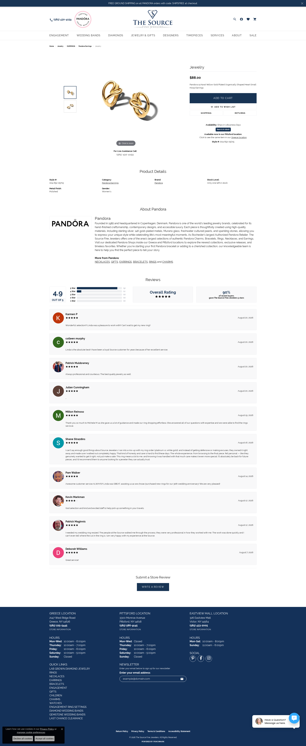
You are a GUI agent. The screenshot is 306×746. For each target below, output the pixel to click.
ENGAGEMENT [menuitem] (58, 687)
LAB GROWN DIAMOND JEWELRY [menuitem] (69, 668)
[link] (60, 19)
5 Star (73, 288)
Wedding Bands (89, 35)
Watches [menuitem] (55, 703)
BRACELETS (140, 261)
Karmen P (71, 314)
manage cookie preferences (31, 732)
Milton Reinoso (75, 411)
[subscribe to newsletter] (182, 679)
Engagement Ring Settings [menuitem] (68, 706)
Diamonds (115, 35)
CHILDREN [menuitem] (55, 695)
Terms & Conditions (156, 731)
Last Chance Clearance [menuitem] (66, 718)
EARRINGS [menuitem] (55, 680)
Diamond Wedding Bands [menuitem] (66, 710)
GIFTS (114, 261)
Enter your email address (135, 672)
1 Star (73, 301)
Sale (253, 35)
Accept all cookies (45, 738)
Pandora (159, 183)
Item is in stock (223, 129)
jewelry (60, 46)
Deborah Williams (76, 548)
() (124, 288)
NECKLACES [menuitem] (56, 676)
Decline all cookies (22, 738)
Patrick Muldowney (77, 363)
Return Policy (122, 731)
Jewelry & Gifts (143, 35)
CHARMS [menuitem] (54, 699)
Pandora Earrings (85, 46)
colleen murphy (75, 338)
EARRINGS (71, 46)
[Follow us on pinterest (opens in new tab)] (193, 658)
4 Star (73, 291)
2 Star (73, 298)
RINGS (153, 261)
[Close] (302, 3)
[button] (235, 19)
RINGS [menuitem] (53, 672)
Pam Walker (73, 472)
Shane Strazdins (75, 439)
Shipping (206, 113)
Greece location (239, 137)
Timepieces (194, 35)
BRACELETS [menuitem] (56, 684)
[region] (126, 99)
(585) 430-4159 (125, 154)
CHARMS (167, 261)
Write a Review (153, 587)
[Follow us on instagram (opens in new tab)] (209, 658)
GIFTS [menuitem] (52, 691)
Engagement (59, 35)
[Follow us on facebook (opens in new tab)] (201, 658)
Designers (171, 35)
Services (217, 35)
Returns (240, 113)
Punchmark (158, 741)
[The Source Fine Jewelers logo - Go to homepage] (153, 19)
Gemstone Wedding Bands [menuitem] (67, 714)
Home (51, 46)
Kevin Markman (75, 497)
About (237, 35)
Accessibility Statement (179, 731)
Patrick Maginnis (76, 521)
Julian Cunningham (77, 387)
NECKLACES (102, 261)
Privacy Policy (137, 731)
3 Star (73, 294)
